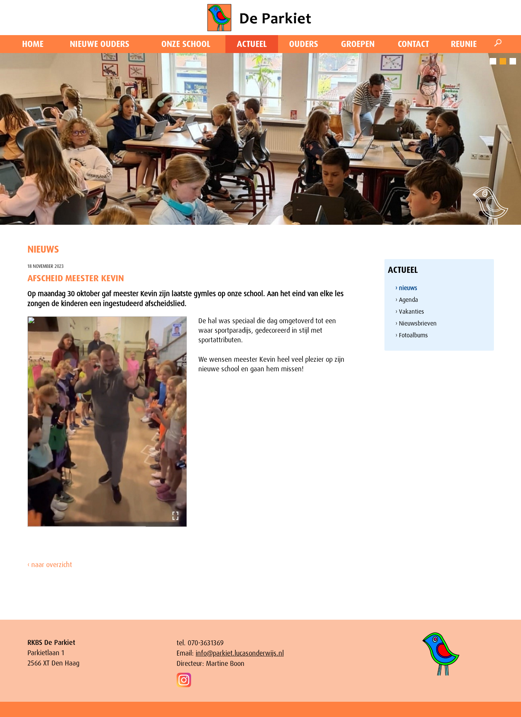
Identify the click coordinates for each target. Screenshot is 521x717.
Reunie (464, 44)
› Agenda (407, 300)
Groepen (358, 44)
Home (32, 44)
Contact (413, 44)
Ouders (303, 44)
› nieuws (406, 288)
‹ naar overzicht (49, 564)
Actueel (252, 44)
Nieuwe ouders (99, 44)
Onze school (186, 44)
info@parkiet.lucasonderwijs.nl (240, 653)
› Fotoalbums (412, 335)
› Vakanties (410, 312)
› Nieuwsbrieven (416, 323)
